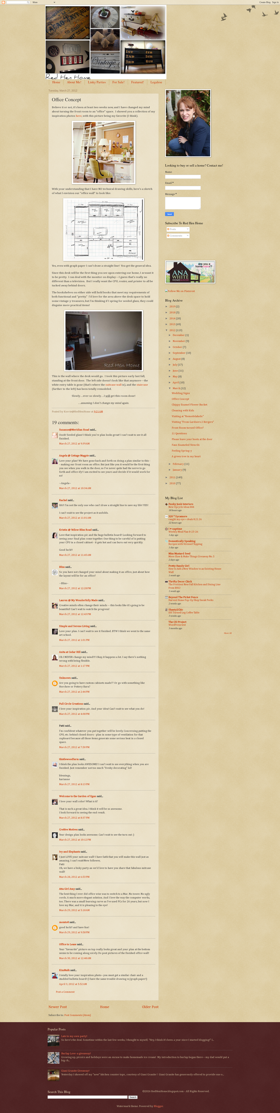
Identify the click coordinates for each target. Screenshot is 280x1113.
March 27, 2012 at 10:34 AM (75, 488)
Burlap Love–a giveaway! (76, 1053)
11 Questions (179, 433)
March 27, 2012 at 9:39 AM (74, 443)
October (178, 347)
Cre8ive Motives (68, 829)
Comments (175, 235)
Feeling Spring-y (182, 450)
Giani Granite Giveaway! (75, 1071)
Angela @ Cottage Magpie (74, 455)
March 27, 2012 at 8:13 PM (74, 784)
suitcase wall (113, 384)
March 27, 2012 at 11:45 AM (75, 555)
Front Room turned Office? (188, 428)
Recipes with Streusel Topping (185, 544)
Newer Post (57, 1007)
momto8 (64, 922)
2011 (172, 477)
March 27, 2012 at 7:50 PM (74, 747)
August (177, 359)
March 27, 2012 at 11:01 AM (75, 518)
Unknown (65, 678)
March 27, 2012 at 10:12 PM (75, 839)
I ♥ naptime (175, 529)
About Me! (74, 82)
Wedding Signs (181, 393)
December (179, 335)
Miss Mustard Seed (179, 553)
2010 (172, 483)
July (175, 364)
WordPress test (177, 625)
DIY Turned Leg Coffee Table (184, 612)
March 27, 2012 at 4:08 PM (74, 714)
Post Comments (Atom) (77, 1015)
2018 (172, 312)
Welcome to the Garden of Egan (77, 796)
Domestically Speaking (182, 541)
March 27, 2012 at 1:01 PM (74, 640)
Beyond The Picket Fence (183, 597)
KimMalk (64, 970)
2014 (172, 318)
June (176, 370)
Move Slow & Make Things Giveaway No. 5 (192, 556)
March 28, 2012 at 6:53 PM (74, 877)
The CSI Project (177, 622)
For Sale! (118, 82)
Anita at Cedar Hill (70, 652)
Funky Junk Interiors (181, 504)
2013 (172, 324)
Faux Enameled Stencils (185, 445)
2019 (172, 306)
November (179, 341)
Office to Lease (67, 944)
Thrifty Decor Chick (180, 581)
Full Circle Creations (71, 703)
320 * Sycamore (178, 516)
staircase (142, 384)
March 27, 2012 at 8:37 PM (74, 817)
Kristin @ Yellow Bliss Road (75, 530)
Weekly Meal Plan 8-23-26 (183, 532)
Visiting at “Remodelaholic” (188, 416)
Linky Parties (97, 82)
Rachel (63, 500)
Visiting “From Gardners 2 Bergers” (193, 422)
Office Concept (180, 399)
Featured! (137, 82)
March (177, 388)
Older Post (150, 1007)
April (176, 382)
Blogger (158, 1106)
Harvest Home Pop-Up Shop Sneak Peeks (191, 600)
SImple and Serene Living (74, 626)
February (178, 464)
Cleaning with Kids (183, 410)
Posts (172, 229)
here (79, 115)
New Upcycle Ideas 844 (181, 507)
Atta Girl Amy (67, 889)
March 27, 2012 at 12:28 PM (75, 588)
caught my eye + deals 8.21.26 (185, 519)
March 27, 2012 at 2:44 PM (74, 692)
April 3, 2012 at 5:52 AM (73, 984)
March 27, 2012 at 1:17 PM (74, 666)
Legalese (156, 82)
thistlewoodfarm (69, 759)
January (178, 470)
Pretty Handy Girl (179, 566)
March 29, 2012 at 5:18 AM (74, 910)
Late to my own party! (74, 1036)
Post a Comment (65, 992)
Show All (228, 633)
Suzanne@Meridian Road (74, 429)
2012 (172, 330)
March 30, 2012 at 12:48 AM (75, 958)
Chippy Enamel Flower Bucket (189, 404)
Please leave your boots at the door (192, 439)
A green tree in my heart (186, 456)
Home (56, 82)
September (179, 353)
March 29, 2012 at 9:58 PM (74, 932)
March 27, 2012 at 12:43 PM (75, 614)
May (175, 376)
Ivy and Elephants (69, 851)
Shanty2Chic (176, 609)
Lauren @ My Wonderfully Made (78, 600)
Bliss (62, 567)
